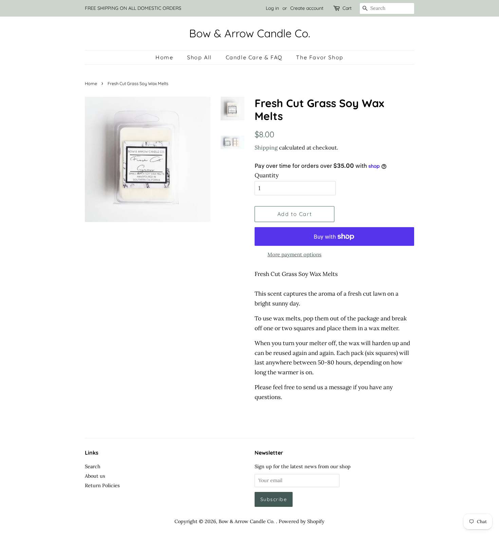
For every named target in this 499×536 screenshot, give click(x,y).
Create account (307, 8)
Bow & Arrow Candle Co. (249, 33)
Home (164, 57)
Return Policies (102, 485)
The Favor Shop (319, 57)
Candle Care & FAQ (254, 57)
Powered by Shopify (302, 521)
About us (95, 476)
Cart (347, 8)
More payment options (294, 254)
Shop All (199, 57)
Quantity (267, 175)
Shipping (266, 147)
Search (92, 466)
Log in (272, 8)
